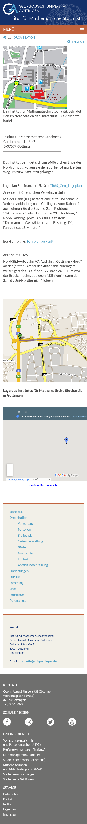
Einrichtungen (19, 571)
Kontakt (23, 559)
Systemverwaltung (30, 541)
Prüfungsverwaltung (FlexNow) (24, 750)
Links (13, 589)
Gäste (22, 547)
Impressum (17, 595)
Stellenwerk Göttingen (18, 779)
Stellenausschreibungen (19, 774)
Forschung (16, 583)
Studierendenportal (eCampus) (24, 760)
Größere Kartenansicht (43, 485)
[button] (43, 29)
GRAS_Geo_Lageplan (66, 186)
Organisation (24, 38)
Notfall (7, 804)
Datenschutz (18, 601)
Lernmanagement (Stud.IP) (21, 755)
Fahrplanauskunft (40, 242)
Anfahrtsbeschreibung (33, 565)
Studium (15, 577)
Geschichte (25, 553)
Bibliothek (25, 535)
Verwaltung (26, 524)
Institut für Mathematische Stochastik (45, 18)
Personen (24, 529)
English (77, 42)
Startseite (16, 512)
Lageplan (9, 809)
